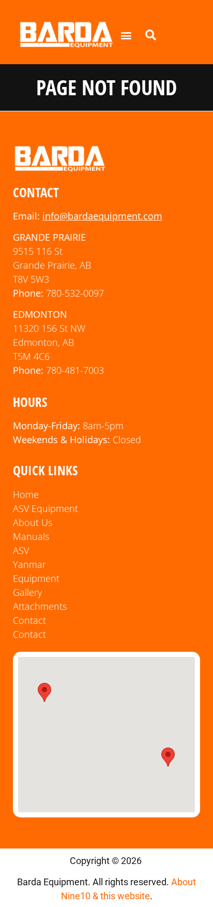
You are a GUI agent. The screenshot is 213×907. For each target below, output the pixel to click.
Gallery (27, 592)
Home (26, 494)
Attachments (40, 606)
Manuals (31, 536)
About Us (32, 522)
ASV (21, 550)
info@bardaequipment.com (102, 216)
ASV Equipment (45, 508)
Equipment (36, 578)
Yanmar (29, 564)
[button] (126, 34)
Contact (29, 620)
